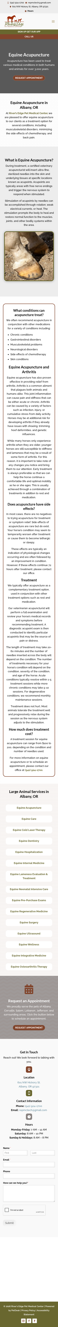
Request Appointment (29, 78)
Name (7, 1148)
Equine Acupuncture (29, 807)
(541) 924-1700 (34, 770)
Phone (6, 1171)
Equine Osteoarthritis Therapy (29, 966)
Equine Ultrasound (29, 933)
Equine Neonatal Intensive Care (29, 889)
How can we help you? (16, 1183)
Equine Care (29, 818)
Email (6, 1159)
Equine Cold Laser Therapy (29, 829)
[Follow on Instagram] (23, 1321)
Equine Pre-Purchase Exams (29, 900)
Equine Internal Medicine (29, 863)
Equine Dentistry (29, 840)
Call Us (29, 36)
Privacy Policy (28, 1310)
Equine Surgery (29, 922)
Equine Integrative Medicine (29, 955)
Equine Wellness (29, 944)
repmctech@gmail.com (33, 1110)
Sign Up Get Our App (29, 31)
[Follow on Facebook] (29, 1321)
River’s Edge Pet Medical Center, (28, 113)
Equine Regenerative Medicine (29, 911)
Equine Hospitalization (29, 852)
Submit (9, 1222)
